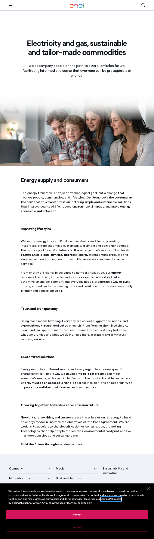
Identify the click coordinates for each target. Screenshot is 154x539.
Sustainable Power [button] (69, 478)
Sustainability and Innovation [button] (115, 471)
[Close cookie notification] (149, 488)
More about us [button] (19, 478)
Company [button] (16, 468)
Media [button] (60, 468)
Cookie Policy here (111, 499)
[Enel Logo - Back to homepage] (77, 5)
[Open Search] (143, 5)
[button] (11, 5)
